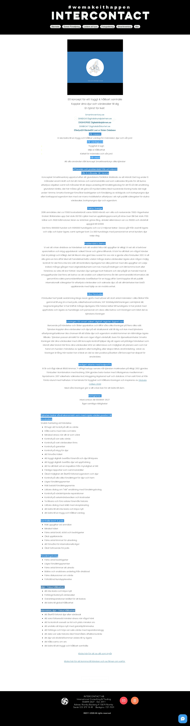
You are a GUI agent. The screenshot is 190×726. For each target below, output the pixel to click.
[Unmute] (75, 91)
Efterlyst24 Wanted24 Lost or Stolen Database (95, 130)
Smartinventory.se (94, 114)
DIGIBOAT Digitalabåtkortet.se (95, 126)
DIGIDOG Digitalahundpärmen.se (95, 118)
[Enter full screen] (119, 91)
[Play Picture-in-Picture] (114, 91)
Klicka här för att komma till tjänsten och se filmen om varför (94, 661)
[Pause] (71, 91)
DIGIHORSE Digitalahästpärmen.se (95, 122)
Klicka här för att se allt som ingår (95, 653)
